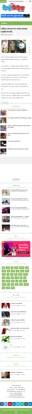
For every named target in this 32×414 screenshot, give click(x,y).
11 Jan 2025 (14, 330)
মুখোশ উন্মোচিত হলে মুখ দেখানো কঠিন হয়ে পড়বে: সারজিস (17, 149)
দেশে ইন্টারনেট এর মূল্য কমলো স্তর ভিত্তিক (17, 320)
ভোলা (17, 281)
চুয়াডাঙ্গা (27, 267)
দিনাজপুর (3, 274)
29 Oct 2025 (14, 305)
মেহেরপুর (25, 281)
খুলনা (12, 267)
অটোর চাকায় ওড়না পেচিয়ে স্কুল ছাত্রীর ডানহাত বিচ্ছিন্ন (19, 207)
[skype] (18, 404)
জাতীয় (8, 271)
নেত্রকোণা (25, 274)
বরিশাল (3, 281)
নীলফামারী (20, 274)
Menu (4, 23)
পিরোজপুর (16, 277)
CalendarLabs (16, 180)
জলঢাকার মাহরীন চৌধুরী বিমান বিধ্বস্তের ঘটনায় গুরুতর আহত (19, 190)
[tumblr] (26, 404)
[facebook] (2, 404)
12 (10, 344)
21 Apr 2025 (14, 322)
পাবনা (12, 277)
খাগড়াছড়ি (7, 267)
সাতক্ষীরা (8, 287)
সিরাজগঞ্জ (12, 287)
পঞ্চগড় (3, 277)
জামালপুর (12, 271)
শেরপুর (3, 287)
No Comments (22, 305)
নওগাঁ (8, 274)
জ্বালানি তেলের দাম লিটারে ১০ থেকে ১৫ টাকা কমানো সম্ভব (19, 328)
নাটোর (16, 274)
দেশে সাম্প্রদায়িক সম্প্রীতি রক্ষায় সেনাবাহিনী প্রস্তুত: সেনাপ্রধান (19, 118)
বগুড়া (21, 277)
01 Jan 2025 (14, 347)
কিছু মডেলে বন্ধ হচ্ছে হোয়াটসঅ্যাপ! (16, 336)
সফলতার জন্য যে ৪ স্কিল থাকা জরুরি (16, 372)
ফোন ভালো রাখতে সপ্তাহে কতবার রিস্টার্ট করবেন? (18, 311)
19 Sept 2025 (14, 314)
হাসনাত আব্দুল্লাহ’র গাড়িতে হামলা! (13, 141)
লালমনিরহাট (26, 284)
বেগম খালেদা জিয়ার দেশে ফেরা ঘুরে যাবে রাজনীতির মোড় (17, 110)
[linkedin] (14, 404)
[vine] (22, 404)
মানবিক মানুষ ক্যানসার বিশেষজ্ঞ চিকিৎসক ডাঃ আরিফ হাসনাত (19, 199)
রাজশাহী (21, 284)
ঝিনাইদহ (22, 271)
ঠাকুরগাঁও (27, 271)
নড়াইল (12, 274)
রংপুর (12, 284)
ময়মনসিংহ (4, 284)
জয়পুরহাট (3, 271)
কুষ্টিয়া (3, 267)
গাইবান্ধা (16, 267)
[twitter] (6, 404)
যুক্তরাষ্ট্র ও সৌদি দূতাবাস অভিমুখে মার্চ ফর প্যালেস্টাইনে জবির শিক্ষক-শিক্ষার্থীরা (18, 126)
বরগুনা (25, 277)
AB (16, 412)
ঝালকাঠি (17, 271)
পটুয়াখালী (8, 277)
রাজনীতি (16, 284)
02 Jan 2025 (14, 338)
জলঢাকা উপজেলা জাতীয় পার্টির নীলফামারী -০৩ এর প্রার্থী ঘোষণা (20, 216)
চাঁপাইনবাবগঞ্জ (22, 267)
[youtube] (10, 404)
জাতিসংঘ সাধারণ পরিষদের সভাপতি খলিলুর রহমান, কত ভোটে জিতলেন (18, 134)
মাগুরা (20, 281)
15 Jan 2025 (14, 374)
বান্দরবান (13, 281)
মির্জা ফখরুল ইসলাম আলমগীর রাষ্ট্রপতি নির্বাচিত (16, 1)
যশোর (9, 284)
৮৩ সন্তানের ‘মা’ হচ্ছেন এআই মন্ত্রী (16, 303)
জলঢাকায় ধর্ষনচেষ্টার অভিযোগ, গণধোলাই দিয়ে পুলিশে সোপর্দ (19, 225)
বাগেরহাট (8, 281)
